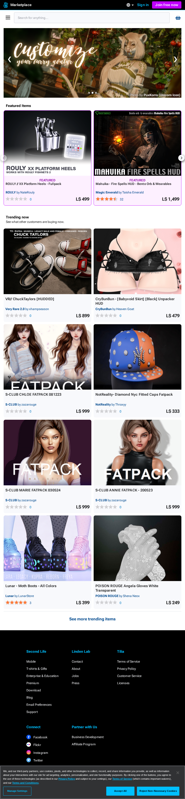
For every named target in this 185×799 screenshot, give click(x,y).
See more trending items (92, 619)
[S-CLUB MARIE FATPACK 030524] (47, 452)
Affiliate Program (84, 744)
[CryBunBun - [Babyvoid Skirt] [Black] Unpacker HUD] (137, 261)
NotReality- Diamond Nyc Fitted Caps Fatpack (134, 394)
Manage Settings (17, 791)
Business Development (88, 737)
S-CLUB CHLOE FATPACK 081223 (33, 394)
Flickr (37, 745)
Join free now (166, 5)
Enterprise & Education (42, 676)
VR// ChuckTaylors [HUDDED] (29, 299)
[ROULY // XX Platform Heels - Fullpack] (47, 143)
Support (32, 712)
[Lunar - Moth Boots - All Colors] (47, 548)
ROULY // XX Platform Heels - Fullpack (33, 184)
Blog (29, 697)
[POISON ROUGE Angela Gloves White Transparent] (137, 548)
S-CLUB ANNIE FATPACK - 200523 (124, 490)
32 (121, 199)
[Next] (181, 158)
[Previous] (3, 158)
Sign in (143, 5)
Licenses (123, 683)
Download (33, 690)
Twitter (38, 760)
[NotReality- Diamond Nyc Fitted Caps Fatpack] (137, 357)
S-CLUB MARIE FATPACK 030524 (32, 490)
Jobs (75, 676)
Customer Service (129, 676)
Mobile (31, 661)
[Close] (178, 773)
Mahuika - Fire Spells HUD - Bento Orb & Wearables (133, 184)
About (76, 668)
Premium (32, 683)
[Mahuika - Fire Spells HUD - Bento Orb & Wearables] (137, 143)
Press (76, 683)
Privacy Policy (126, 668)
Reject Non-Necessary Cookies (158, 791)
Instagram (40, 753)
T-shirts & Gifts (36, 668)
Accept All (120, 791)
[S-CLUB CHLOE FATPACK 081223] (47, 357)
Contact (77, 661)
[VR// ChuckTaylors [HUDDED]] (47, 261)
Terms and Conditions (25, 782)
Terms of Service (128, 661)
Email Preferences (39, 704)
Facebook (40, 737)
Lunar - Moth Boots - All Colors (30, 586)
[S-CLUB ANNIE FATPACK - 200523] (137, 452)
